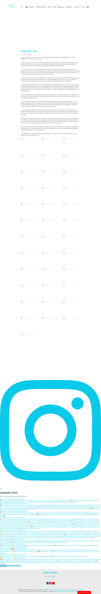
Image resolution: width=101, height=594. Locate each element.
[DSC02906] (29, 209)
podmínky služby (73, 591)
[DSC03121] (71, 323)
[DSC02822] (71, 144)
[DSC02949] (29, 242)
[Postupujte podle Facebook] (47, 583)
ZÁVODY (30, 54)
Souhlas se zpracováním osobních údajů (59, 589)
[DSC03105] (50, 323)
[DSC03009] (29, 274)
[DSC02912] (71, 209)
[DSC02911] (50, 209)
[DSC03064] (71, 290)
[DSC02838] (50, 160)
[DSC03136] (29, 339)
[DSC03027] (71, 274)
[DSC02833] (29, 160)
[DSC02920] (29, 225)
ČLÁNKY (31, 7)
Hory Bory (31, 62)
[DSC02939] (71, 225)
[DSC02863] (50, 176)
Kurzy (55, 7)
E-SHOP (76, 7)
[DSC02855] (29, 176)
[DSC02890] (29, 193)
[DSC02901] (71, 193)
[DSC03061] (50, 290)
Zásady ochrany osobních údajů (60, 591)
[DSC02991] (71, 258)
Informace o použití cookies (76, 589)
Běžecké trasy (41, 7)
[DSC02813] (29, 144)
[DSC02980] (50, 258)
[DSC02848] (71, 160)
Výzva (49, 7)
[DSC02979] (29, 258)
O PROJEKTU (69, 7)
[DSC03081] (71, 307)
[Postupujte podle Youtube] (53, 583)
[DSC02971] (50, 242)
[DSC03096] (29, 323)
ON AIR (61, 7)
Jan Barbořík (45, 589)
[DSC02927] (50, 225)
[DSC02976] (71, 242)
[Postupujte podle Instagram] (50, 583)
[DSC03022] (50, 274)
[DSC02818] (50, 144)
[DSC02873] (71, 176)
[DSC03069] (29, 307)
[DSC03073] (50, 307)
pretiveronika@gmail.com (50, 576)
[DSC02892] (50, 193)
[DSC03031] (29, 290)
